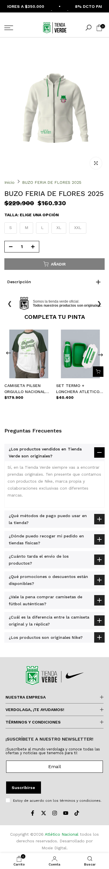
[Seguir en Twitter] (43, 813)
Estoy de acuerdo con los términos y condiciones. (57, 801)
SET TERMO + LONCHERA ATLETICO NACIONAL (77, 389)
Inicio (9, 182)
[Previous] (8, 354)
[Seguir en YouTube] (65, 813)
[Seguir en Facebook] (32, 813)
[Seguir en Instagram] (54, 813)
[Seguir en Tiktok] (76, 813)
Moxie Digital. (55, 848)
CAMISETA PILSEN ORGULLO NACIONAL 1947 (24, 389)
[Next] (101, 354)
